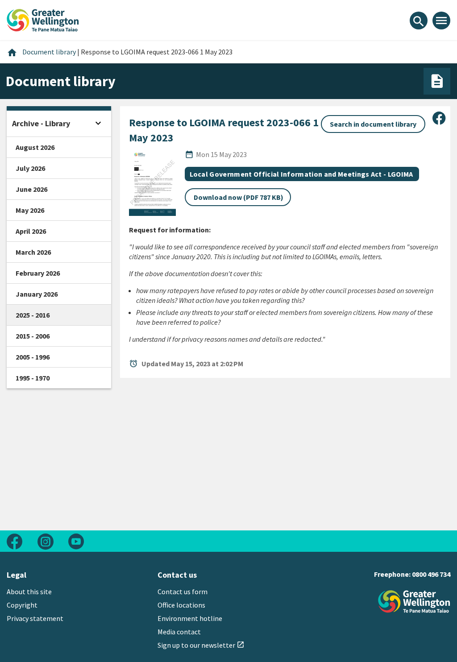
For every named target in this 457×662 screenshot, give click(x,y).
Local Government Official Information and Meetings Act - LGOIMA (301, 174)
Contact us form (183, 591)
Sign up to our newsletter (201, 645)
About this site (29, 591)
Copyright (22, 604)
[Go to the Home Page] (414, 601)
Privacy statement (35, 618)
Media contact (179, 631)
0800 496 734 (431, 574)
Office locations (181, 604)
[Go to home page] (43, 19)
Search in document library (373, 124)
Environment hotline (190, 618)
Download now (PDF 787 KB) (238, 197)
